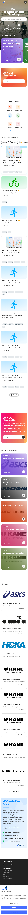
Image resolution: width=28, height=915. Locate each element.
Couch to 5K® (6, 872)
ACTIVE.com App (7, 870)
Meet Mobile (6, 876)
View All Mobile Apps (8, 878)
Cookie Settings (14, 903)
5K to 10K (5, 874)
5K (18, 116)
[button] (12, 50)
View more (13, 131)
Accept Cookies (14, 912)
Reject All (14, 907)
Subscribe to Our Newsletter (10, 884)
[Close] (26, 886)
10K (11, 28)
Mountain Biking (19, 28)
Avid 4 (6, 28)
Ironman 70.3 (14, 25)
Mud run (22, 25)
